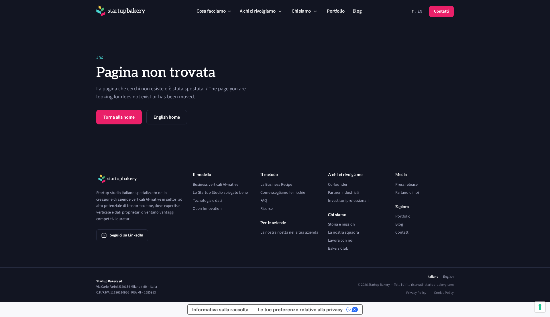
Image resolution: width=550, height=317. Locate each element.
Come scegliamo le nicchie (282, 192)
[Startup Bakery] (121, 11)
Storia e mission (341, 224)
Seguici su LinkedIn (126, 235)
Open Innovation (207, 209)
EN (420, 11)
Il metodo (269, 174)
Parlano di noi (407, 192)
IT (412, 11)
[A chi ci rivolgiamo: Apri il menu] (280, 11)
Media (401, 174)
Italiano (433, 277)
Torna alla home (119, 117)
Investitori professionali (348, 200)
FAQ (263, 200)
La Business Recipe (276, 184)
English (448, 277)
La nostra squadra (343, 232)
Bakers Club (338, 248)
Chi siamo (301, 11)
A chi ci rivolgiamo (257, 11)
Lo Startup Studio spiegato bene (220, 192)
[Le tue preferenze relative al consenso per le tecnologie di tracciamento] (540, 307)
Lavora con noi (340, 240)
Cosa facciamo (211, 11)
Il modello (202, 174)
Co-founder (337, 184)
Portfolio (335, 11)
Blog (357, 11)
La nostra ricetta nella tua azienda (289, 232)
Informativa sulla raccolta (220, 309)
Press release (406, 184)
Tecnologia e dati (207, 200)
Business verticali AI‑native (215, 184)
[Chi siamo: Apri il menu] (315, 11)
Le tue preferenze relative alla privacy (300, 309)
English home (167, 117)
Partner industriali (343, 192)
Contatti (441, 11)
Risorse (266, 209)
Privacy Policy (416, 293)
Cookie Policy (444, 293)
